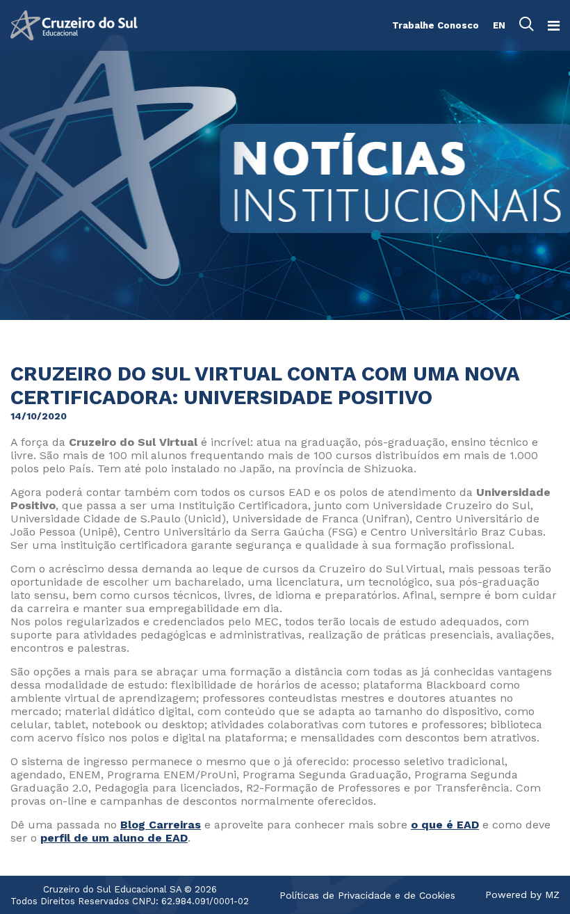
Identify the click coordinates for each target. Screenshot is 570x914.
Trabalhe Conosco (435, 25)
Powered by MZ (522, 894)
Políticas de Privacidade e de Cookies (367, 895)
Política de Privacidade (367, 712)
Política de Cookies (358, 724)
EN (499, 25)
